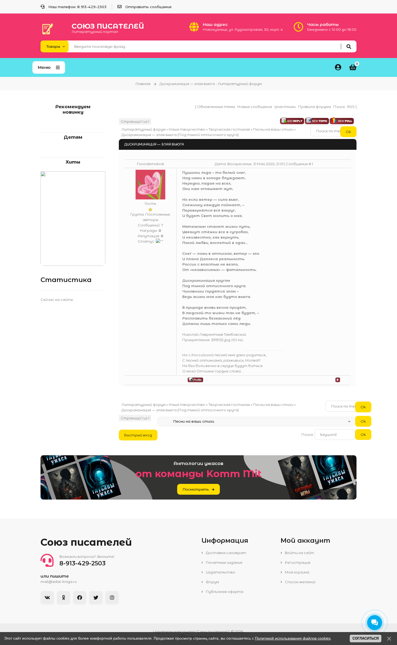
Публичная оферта (224, 591)
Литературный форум (144, 129)
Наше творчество (187, 129)
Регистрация (297, 562)
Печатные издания (223, 562)
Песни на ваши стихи (273, 129)
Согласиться (365, 638)
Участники (285, 106)
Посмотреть (196, 489)
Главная (143, 84)
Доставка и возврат (225, 553)
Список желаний (299, 582)
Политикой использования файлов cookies (293, 638)
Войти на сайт (299, 553)
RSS (351, 106)
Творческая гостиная (229, 129)
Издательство (220, 572)
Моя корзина (296, 572)
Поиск (339, 106)
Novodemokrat (150, 164)
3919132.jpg (220, 340)
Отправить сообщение (148, 7)
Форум (212, 582)
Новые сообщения (254, 106)
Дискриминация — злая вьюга (149, 135)
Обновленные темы (216, 106)
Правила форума (314, 106)
